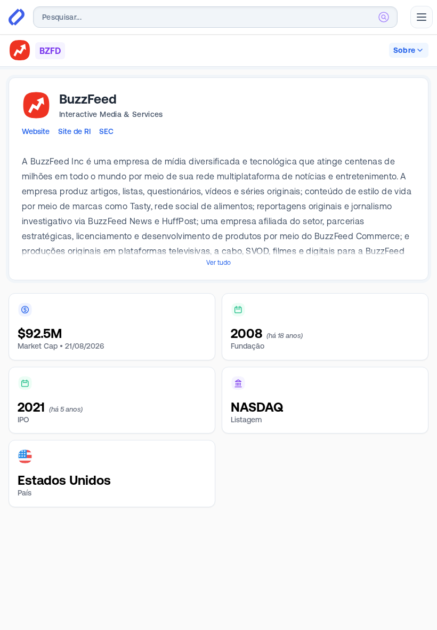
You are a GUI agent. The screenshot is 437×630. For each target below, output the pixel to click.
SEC (106, 131)
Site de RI (74, 131)
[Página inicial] (17, 17)
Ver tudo (218, 262)
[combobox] (215, 17)
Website (36, 131)
